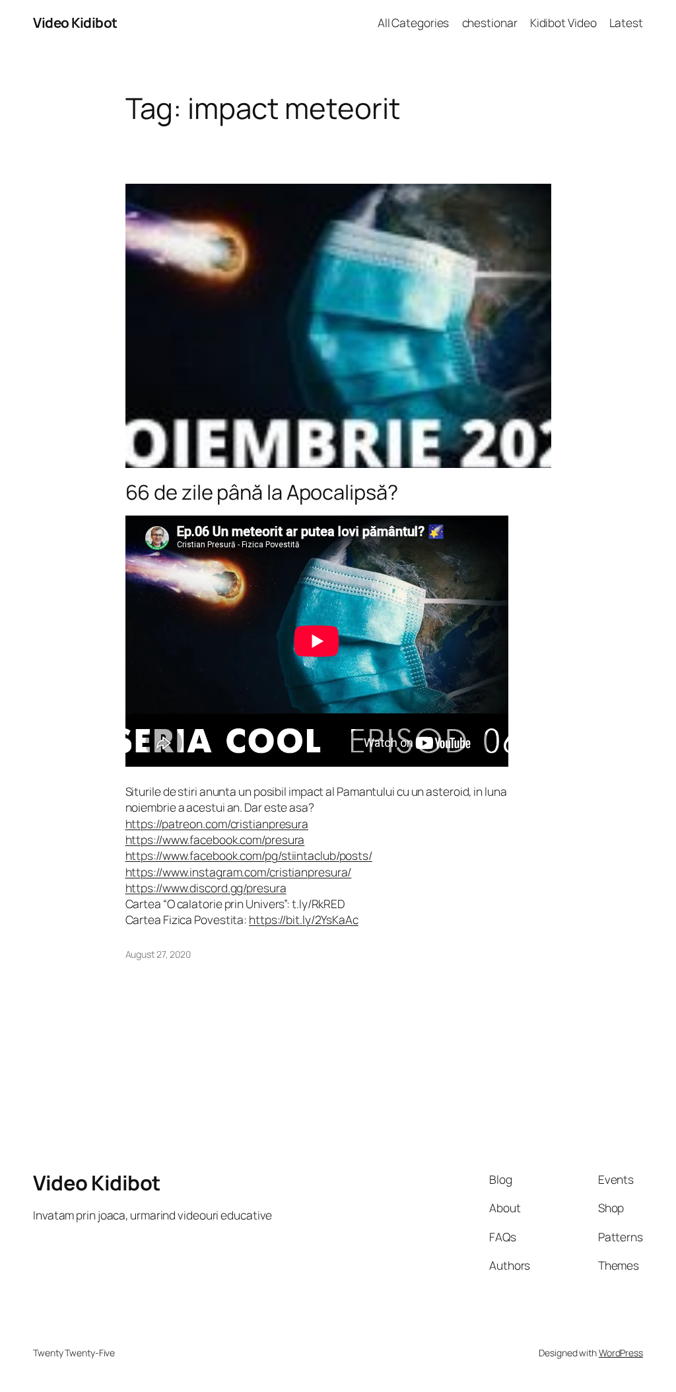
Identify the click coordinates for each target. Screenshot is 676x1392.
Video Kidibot (75, 22)
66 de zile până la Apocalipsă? (261, 492)
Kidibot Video (563, 22)
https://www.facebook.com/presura (215, 839)
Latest (626, 22)
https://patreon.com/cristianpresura (217, 823)
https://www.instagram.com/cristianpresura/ (238, 872)
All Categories (414, 22)
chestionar (490, 22)
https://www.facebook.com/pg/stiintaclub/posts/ (248, 855)
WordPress (621, 1352)
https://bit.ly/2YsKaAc (303, 919)
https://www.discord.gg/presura (206, 888)
